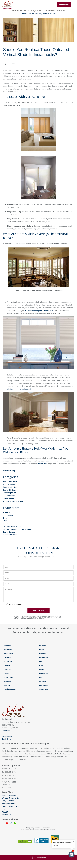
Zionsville (42, 681)
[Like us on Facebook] (3, 823)
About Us (5, 812)
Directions (6, 730)
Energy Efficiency (9, 490)
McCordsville (8, 653)
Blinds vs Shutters (10, 535)
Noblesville (8, 649)
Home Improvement (11, 493)
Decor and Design (10, 487)
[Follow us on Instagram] (11, 823)
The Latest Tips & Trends (13, 481)
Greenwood (8, 661)
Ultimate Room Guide (12, 526)
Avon (41, 677)
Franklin (7, 665)
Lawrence (42, 653)
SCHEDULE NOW (38, 611)
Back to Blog (10, 470)
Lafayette (7, 657)
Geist (41, 661)
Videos (5, 524)
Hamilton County (10, 689)
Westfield (7, 681)
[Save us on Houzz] (15, 823)
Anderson (7, 646)
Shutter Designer (9, 795)
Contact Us (6, 815)
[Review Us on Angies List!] (25, 841)
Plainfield (42, 646)
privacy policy (28, 618)
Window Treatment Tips (13, 501)
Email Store (6, 739)
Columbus (7, 669)
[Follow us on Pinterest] (7, 823)
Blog (5, 518)
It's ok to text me (15, 604)
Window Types (9, 484)
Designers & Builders (10, 806)
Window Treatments (10, 798)
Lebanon (7, 685)
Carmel (6, 673)
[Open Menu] (73, 5)
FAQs (5, 521)
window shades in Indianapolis (19, 389)
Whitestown (43, 689)
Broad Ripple (8, 677)
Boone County (44, 685)
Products (6, 512)
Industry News (9, 495)
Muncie (42, 649)
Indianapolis (43, 657)
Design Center (8, 801)
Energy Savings (9, 532)
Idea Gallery (8, 515)
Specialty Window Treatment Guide (17, 529)
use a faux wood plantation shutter (39, 310)
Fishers (41, 665)
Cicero (41, 669)
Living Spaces (8, 498)
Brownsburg (43, 673)
